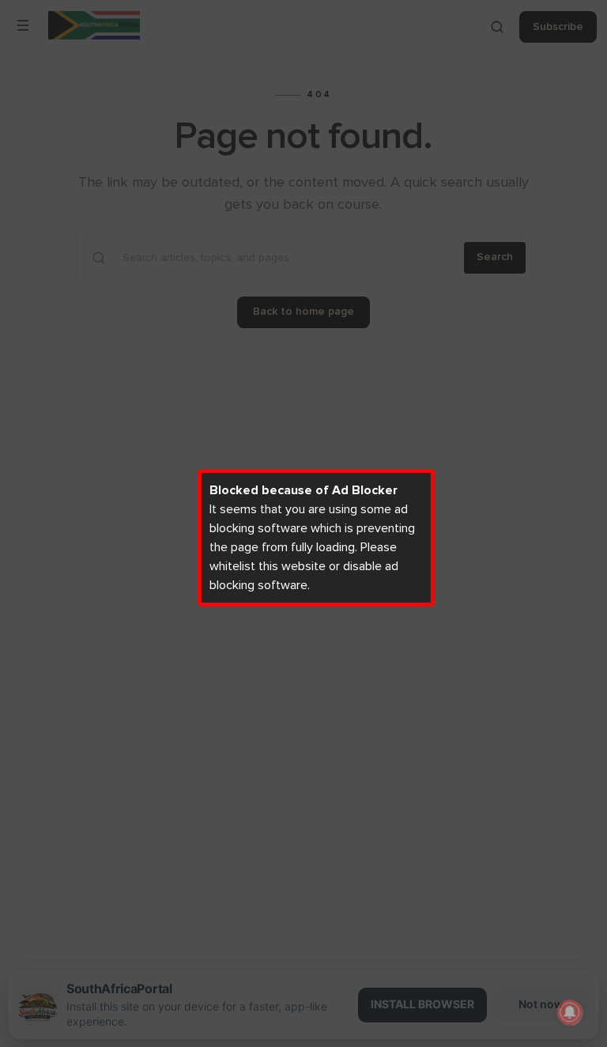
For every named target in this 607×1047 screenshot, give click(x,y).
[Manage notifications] (569, 1012)
